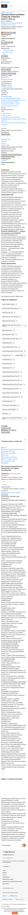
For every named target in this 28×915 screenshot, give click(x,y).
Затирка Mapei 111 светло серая (10, 338)
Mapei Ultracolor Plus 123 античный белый (11, 325)
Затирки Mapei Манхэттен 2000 (10, 388)
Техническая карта (8, 50)
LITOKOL (3, 160)
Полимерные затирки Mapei (9, 405)
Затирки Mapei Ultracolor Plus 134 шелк (12, 384)
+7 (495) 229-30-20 (9, 852)
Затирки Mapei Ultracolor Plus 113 (10, 376)
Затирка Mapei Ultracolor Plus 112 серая (12, 351)
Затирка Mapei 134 (7, 342)
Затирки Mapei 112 (7, 359)
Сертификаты (6, 877)
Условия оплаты (13, 119)
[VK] (16, 888)
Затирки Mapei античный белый (10, 392)
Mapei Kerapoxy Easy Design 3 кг (10, 308)
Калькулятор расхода (9, 32)
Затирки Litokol (6, 355)
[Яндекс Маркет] (8, 899)
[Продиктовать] (21, 6)
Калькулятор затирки (8, 879)
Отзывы (3, 143)
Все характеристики (7, 42)
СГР (3, 54)
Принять (15, 913)
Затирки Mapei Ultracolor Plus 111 (10, 372)
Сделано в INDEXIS (5, 906)
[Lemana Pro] (20, 899)
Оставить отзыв (5, 428)
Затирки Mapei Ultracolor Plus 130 (10, 380)
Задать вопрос (5, 134)
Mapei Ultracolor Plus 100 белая (10, 316)
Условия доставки (13, 101)
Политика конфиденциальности (19, 904)
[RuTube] (23, 888)
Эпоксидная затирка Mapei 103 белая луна (12, 418)
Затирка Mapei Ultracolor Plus (9, 347)
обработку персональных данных (10, 492)
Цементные (5, 413)
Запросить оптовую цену (8, 73)
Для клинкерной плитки (8, 334)
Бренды (4, 872)
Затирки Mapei (19, 355)
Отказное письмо (7, 52)
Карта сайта (6, 883)
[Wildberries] (14, 896)
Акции (4, 870)
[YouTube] (19, 888)
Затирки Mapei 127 (7, 367)
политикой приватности (19, 911)
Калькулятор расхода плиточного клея (12, 881)
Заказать (18, 154)
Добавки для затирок (7, 12)
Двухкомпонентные (7, 330)
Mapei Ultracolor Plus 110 (8, 321)
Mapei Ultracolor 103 (7, 312)
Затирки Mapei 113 (7, 363)
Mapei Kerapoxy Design (8, 304)
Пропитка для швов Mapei (9, 409)
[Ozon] (5, 896)
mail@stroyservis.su (6, 87)
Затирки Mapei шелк (7, 401)
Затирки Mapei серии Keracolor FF (11, 397)
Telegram (10, 79)
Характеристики (5, 139)
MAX (6, 77)
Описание (4, 141)
